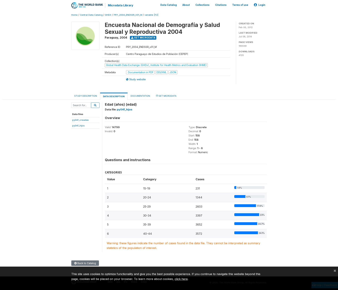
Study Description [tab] (85, 96)
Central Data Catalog (91, 15)
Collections (202, 5)
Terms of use (240, 5)
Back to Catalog (86, 263)
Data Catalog (168, 5)
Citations (221, 5)
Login (261, 5)
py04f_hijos (78, 125)
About (186, 5)
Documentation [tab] (140, 96)
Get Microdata (144, 37)
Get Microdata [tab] (167, 96)
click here (181, 279)
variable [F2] (151, 15)
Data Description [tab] (114, 96)
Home (74, 15)
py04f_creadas (80, 120)
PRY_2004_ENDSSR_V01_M (128, 15)
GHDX (108, 15)
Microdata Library (120, 5)
